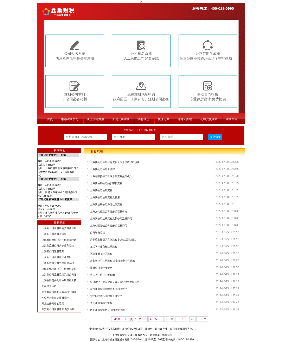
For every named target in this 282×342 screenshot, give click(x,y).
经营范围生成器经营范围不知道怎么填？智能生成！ (208, 50)
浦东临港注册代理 (120, 328)
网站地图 (155, 335)
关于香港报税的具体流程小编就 (59, 292)
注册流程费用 (95, 119)
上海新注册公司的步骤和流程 (58, 245)
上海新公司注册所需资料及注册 (59, 228)
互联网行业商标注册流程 (55, 297)
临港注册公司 (69, 119)
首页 (50, 119)
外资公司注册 (121, 119)
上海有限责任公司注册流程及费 (59, 280)
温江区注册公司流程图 (102, 274)
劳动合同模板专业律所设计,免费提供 (208, 91)
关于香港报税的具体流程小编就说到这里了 (113, 239)
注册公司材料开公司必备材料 (75, 91)
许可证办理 (185, 119)
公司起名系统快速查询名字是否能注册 (75, 50)
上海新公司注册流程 (53, 251)
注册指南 (231, 119)
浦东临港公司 (101, 328)
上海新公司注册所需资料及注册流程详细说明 (115, 162)
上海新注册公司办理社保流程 (58, 263)
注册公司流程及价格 (101, 267)
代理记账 (163, 119)
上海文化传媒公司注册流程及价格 (108, 211)
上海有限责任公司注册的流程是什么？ (111, 176)
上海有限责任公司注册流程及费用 (108, 225)
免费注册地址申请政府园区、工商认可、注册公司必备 (141, 91)
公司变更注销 (209, 119)
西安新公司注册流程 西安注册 (58, 309)
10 (183, 319)
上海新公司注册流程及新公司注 (59, 274)
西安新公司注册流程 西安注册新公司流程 (112, 260)
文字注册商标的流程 (101, 302)
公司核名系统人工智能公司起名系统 (141, 50)
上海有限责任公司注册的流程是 (59, 239)
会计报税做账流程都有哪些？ (106, 295)
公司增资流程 (49, 286)
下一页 (202, 319)
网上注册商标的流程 (53, 303)
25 (192, 319)
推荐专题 (167, 335)
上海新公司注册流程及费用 (56, 257)
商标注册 (143, 119)
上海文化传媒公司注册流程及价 (59, 268)
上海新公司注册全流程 (54, 234)
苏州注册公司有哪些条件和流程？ (108, 288)
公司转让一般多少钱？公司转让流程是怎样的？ (116, 281)
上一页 (128, 319)
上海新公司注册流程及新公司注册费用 (111, 218)
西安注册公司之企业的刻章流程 (107, 310)
